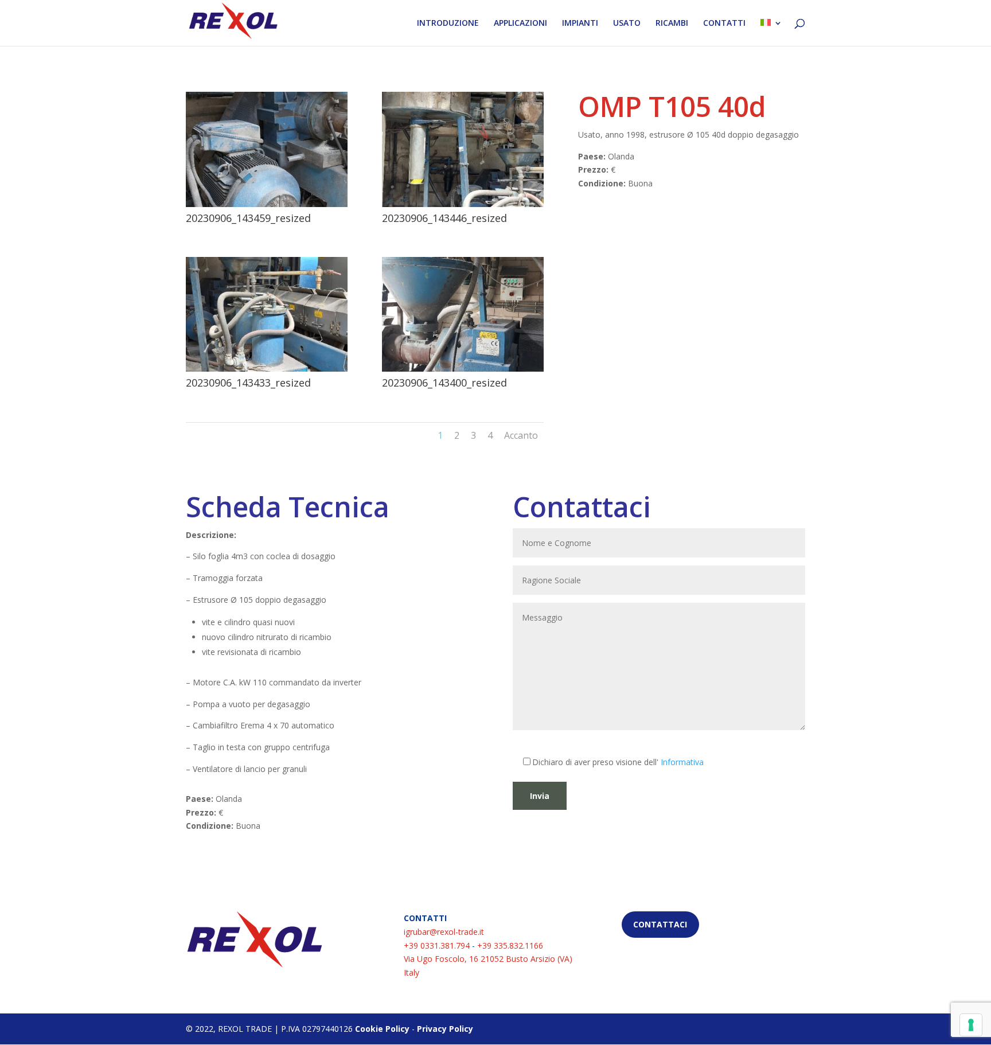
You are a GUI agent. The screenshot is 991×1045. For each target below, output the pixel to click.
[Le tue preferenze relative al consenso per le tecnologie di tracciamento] (971, 1025)
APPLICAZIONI (520, 23)
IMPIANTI (580, 23)
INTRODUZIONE (448, 23)
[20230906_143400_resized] (463, 368)
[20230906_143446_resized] (463, 203)
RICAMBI (672, 23)
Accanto (521, 435)
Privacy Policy (445, 1028)
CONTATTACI (660, 924)
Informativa (682, 762)
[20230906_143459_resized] (267, 203)
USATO (627, 23)
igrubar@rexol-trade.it (444, 931)
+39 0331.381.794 (437, 945)
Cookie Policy (382, 1028)
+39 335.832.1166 (510, 945)
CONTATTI (724, 23)
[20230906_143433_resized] (267, 368)
